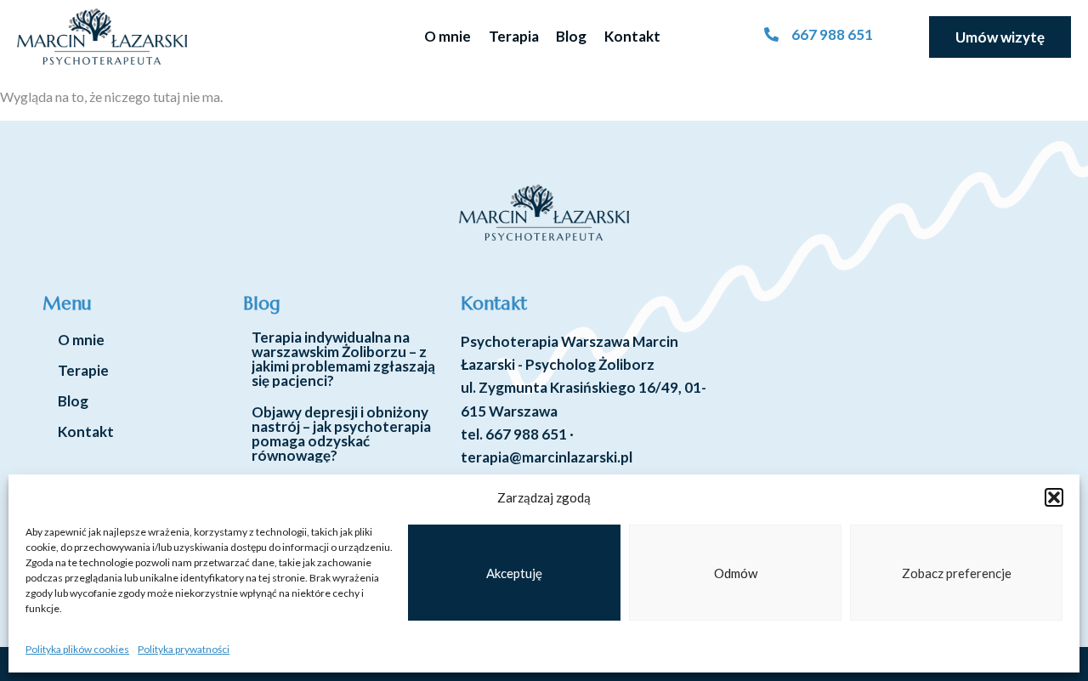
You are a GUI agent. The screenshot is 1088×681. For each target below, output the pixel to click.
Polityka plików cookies (77, 649)
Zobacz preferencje (957, 573)
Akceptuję (514, 573)
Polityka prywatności (184, 649)
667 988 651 (526, 434)
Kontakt (632, 36)
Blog (571, 36)
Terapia (514, 36)
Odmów (735, 573)
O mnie (447, 36)
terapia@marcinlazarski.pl (546, 457)
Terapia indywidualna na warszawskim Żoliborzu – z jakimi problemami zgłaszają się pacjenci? (343, 358)
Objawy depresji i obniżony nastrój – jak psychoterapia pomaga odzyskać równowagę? (341, 433)
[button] (1054, 497)
